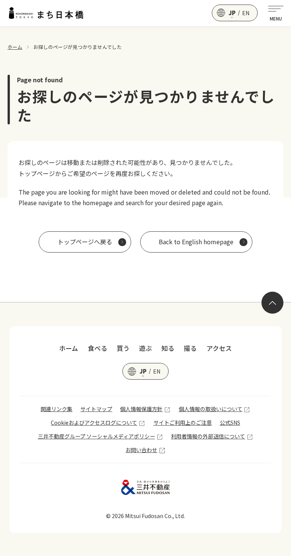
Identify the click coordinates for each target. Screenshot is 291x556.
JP (232, 13)
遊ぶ (145, 348)
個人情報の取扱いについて (210, 409)
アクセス (219, 348)
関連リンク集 (56, 409)
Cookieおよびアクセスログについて (94, 422)
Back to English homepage (196, 241)
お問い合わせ (141, 450)
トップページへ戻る (85, 241)
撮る (190, 348)
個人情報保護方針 (141, 409)
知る (167, 348)
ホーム (15, 46)
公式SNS (230, 422)
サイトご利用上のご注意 (182, 422)
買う (123, 348)
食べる (97, 348)
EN (246, 13)
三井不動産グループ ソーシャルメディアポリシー (96, 436)
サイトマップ (96, 409)
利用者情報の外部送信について (208, 436)
